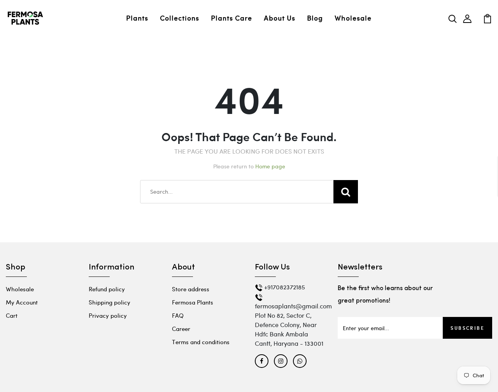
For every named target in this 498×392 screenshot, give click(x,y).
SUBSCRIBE (467, 327)
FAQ (178, 315)
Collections (179, 18)
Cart (12, 315)
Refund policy (107, 289)
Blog (315, 18)
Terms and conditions (201, 342)
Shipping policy (109, 302)
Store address (190, 289)
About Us (279, 18)
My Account (22, 302)
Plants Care (231, 18)
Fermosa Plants (192, 302)
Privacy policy (108, 315)
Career (181, 328)
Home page (270, 166)
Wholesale (353, 18)
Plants (137, 18)
